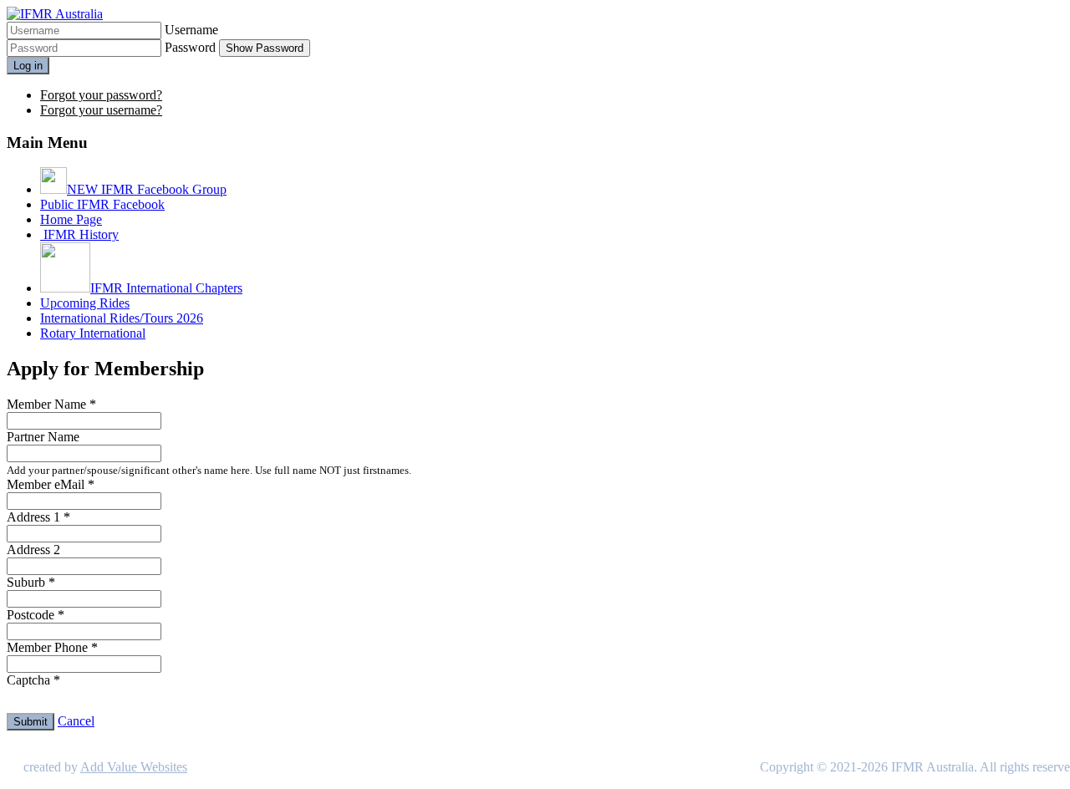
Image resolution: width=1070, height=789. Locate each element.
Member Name (51, 404)
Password (190, 47)
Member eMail (50, 484)
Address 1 (38, 517)
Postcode (35, 615)
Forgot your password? (101, 95)
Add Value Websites (133, 767)
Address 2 (33, 549)
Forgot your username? (101, 110)
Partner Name (43, 437)
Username (191, 30)
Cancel (76, 721)
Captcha (33, 680)
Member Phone (52, 647)
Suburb (31, 582)
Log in (28, 65)
